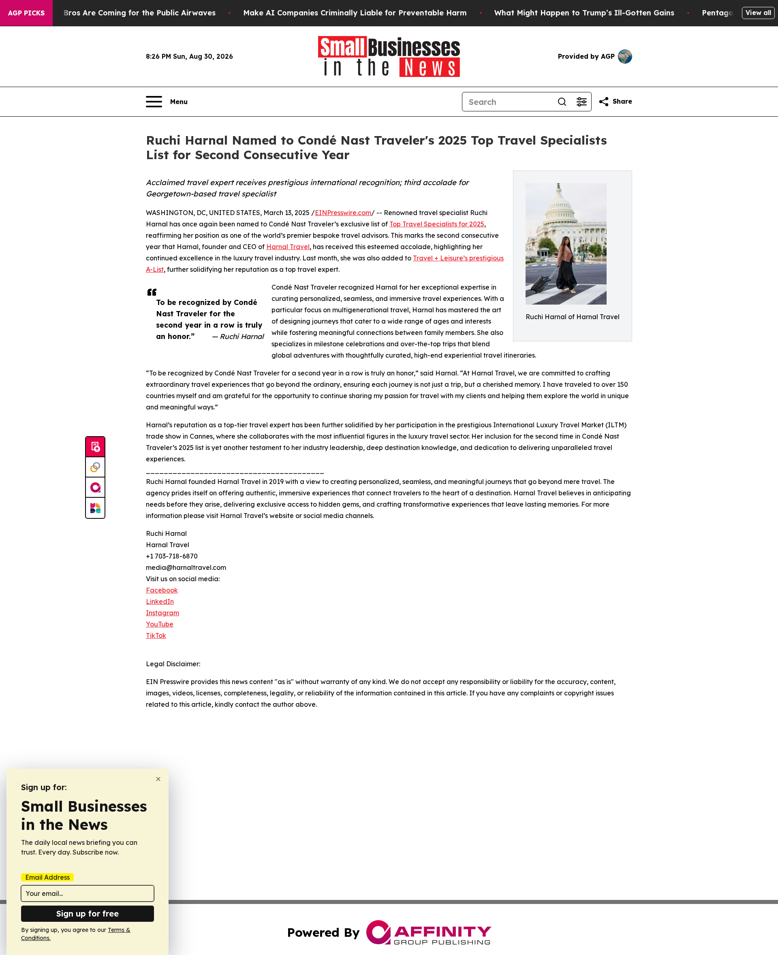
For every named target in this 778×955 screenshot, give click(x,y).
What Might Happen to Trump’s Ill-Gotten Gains (584, 12)
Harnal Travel (288, 247)
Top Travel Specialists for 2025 (436, 224)
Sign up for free (87, 913)
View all (758, 13)
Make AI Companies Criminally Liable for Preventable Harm (355, 12)
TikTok (156, 635)
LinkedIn (160, 601)
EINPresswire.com (343, 213)
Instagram (162, 613)
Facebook (162, 590)
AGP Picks (26, 13)
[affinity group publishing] (95, 488)
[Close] (158, 779)
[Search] (562, 101)
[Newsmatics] (95, 508)
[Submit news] (95, 447)
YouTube (159, 624)
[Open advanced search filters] (581, 101)
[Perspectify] (95, 467)
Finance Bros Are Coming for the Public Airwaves (124, 12)
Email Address (47, 877)
